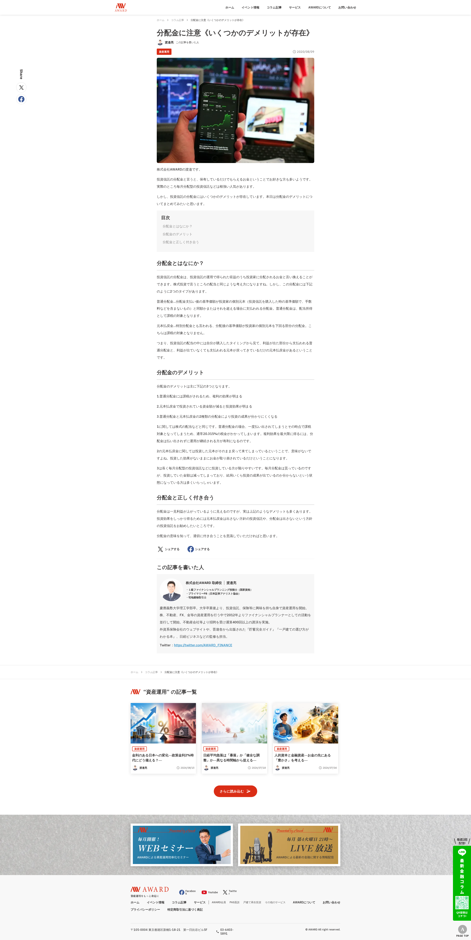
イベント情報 (250, 7)
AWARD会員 (219, 902)
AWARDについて (319, 7)
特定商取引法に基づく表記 (185, 909)
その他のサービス (275, 902)
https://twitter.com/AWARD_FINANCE (203, 645)
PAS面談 (235, 902)
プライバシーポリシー (145, 909)
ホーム (229, 7)
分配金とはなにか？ (177, 226)
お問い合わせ (347, 7)
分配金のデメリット (177, 234)
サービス (295, 7)
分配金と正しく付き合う (181, 242)
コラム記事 (274, 7)
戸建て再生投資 (252, 902)
